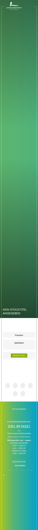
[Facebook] (8, 385)
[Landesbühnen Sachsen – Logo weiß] (13, 6)
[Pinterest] (30, 385)
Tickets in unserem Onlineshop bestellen (19, 433)
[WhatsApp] (23, 385)
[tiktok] (13, 413)
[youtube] (25, 413)
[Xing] (15, 394)
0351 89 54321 (19, 426)
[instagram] (21, 413)
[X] (15, 385)
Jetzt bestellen (20, 465)
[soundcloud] (29, 413)
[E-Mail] (23, 394)
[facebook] (9, 413)
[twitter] (17, 413)
